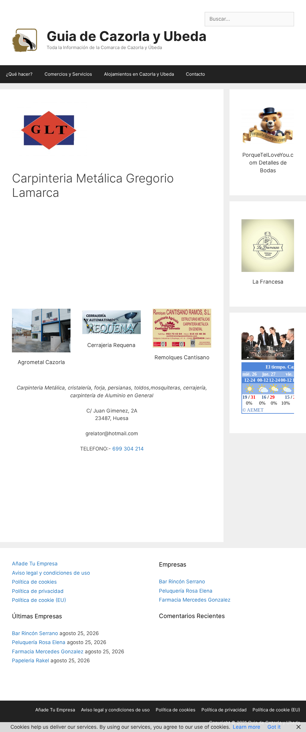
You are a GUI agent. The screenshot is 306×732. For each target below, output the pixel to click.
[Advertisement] (112, 252)
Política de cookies (34, 582)
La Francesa (268, 245)
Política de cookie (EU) (39, 600)
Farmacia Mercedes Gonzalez (47, 652)
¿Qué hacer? (19, 74)
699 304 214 (128, 449)
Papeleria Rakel (30, 660)
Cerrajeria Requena (111, 322)
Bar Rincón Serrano (35, 633)
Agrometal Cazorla (41, 330)
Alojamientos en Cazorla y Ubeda (139, 74)
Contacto (195, 74)
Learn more (246, 727)
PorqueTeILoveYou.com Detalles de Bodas (267, 126)
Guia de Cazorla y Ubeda (126, 36)
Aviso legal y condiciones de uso (51, 573)
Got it (274, 727)
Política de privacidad (38, 591)
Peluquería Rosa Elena (38, 642)
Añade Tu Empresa (35, 564)
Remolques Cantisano (181, 357)
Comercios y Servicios (68, 74)
